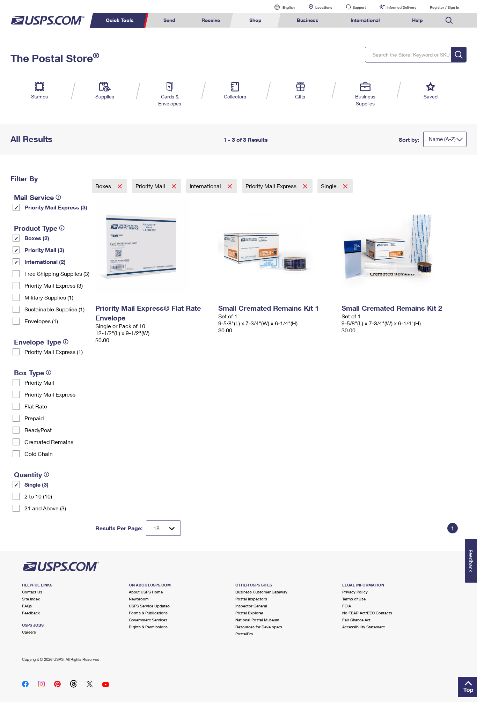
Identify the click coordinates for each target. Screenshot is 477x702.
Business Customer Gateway (261, 592)
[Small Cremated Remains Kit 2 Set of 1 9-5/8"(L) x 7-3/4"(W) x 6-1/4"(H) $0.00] (400, 247)
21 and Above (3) (45, 508)
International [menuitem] (365, 20)
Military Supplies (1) (48, 297)
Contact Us (32, 592)
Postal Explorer (249, 613)
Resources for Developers (258, 627)
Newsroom (139, 599)
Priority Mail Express (49, 394)
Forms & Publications (148, 613)
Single (329, 186)
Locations (323, 7)
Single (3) (36, 484)
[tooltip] (58, 197)
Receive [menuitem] (210, 20)
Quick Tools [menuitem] (120, 20)
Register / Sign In (444, 7)
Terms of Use (354, 599)
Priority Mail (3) (44, 249)
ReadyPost (38, 430)
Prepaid (34, 418)
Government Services (148, 620)
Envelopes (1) (41, 321)
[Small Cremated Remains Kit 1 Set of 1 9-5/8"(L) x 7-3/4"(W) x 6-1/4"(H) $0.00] (276, 247)
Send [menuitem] (169, 20)
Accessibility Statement (363, 627)
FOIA (346, 606)
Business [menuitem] (307, 20)
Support (359, 7)
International (206, 186)
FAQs (27, 606)
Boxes (103, 186)
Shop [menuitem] (255, 20)
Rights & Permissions (148, 627)
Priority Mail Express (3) (55, 207)
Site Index (31, 599)
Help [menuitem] (417, 20)
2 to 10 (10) (38, 496)
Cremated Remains (48, 441)
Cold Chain (38, 453)
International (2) (45, 261)
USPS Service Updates (149, 606)
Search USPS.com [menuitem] (449, 20)
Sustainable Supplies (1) (54, 309)
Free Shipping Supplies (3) (56, 273)
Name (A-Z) (442, 139)
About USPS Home (146, 592)
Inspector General (251, 606)
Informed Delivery (401, 7)
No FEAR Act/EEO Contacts (367, 613)
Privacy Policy (355, 592)
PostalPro (244, 633)
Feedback (31, 613)
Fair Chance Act (356, 620)
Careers (29, 632)
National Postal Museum (257, 620)
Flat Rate (35, 406)
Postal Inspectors (251, 599)
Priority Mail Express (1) (53, 351)
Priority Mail (39, 382)
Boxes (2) (36, 238)
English (281, 7)
